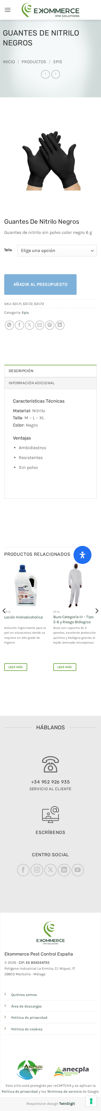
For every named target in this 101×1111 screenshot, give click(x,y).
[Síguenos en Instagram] (37, 870)
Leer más (15, 667)
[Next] (96, 622)
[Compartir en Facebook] (19, 325)
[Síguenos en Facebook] (23, 870)
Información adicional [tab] (32, 383)
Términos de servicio (64, 1091)
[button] (7, 10)
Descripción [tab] (21, 371)
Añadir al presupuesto (40, 284)
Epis (57, 61)
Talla (8, 250)
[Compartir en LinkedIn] (60, 325)
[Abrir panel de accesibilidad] (82, 555)
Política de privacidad (20, 1091)
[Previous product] (55, 74)
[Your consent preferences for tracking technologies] (91, 1101)
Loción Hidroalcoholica (23, 617)
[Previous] (4, 622)
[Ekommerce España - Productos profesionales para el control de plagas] (50, 10)
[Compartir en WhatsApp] (9, 325)
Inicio (9, 61)
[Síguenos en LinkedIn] (64, 870)
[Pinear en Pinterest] (49, 325)
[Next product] (45, 74)
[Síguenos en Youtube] (78, 870)
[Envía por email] (39, 325)
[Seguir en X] (50, 870)
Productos (34, 61)
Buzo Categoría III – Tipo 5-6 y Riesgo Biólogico (73, 619)
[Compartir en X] (29, 325)
